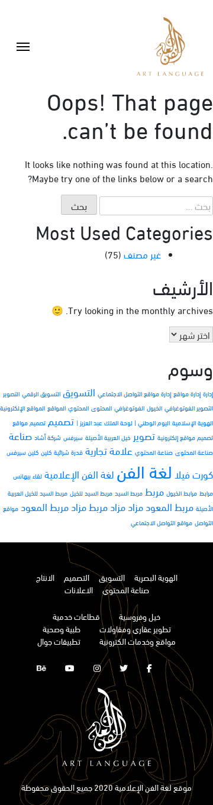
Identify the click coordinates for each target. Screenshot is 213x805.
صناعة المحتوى (194, 452)
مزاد (135, 506)
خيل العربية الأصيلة (108, 437)
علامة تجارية (109, 450)
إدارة (208, 393)
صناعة (20, 435)
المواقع (56, 407)
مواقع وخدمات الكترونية (137, 641)
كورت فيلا (194, 474)
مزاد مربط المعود (53, 506)
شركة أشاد (47, 437)
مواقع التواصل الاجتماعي (161, 522)
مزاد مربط (107, 506)
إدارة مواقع (187, 393)
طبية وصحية (61, 628)
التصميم (76, 577)
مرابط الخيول (181, 492)
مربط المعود (169, 506)
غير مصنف (142, 254)
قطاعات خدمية (76, 616)
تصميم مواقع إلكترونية (185, 437)
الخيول (154, 407)
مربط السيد (129, 492)
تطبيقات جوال (58, 641)
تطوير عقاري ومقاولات (135, 628)
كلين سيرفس (22, 452)
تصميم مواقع (29, 422)
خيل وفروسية (139, 616)
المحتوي (78, 407)
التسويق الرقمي (41, 393)
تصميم (61, 420)
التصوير (11, 393)
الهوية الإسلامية (192, 422)
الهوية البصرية (156, 577)
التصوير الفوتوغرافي (188, 407)
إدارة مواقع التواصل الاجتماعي (134, 393)
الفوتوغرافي (129, 407)
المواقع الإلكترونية (22, 407)
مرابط (206, 492)
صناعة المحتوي (154, 452)
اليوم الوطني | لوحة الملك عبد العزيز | (123, 422)
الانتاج (45, 577)
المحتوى (101, 407)
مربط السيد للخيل (91, 492)
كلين (46, 452)
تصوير (144, 435)
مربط (154, 491)
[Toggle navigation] (23, 46)
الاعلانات (78, 589)
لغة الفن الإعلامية (79, 474)
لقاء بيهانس (27, 475)
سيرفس (73, 437)
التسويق (79, 391)
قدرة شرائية (68, 452)
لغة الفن (144, 470)
